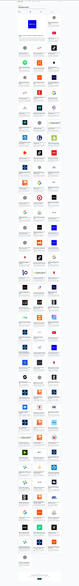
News (26, 1)
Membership (38, 1)
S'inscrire (39, 578)
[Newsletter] (59, 1)
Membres (29, 1)
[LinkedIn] (61, 1)
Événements (33, 1)
